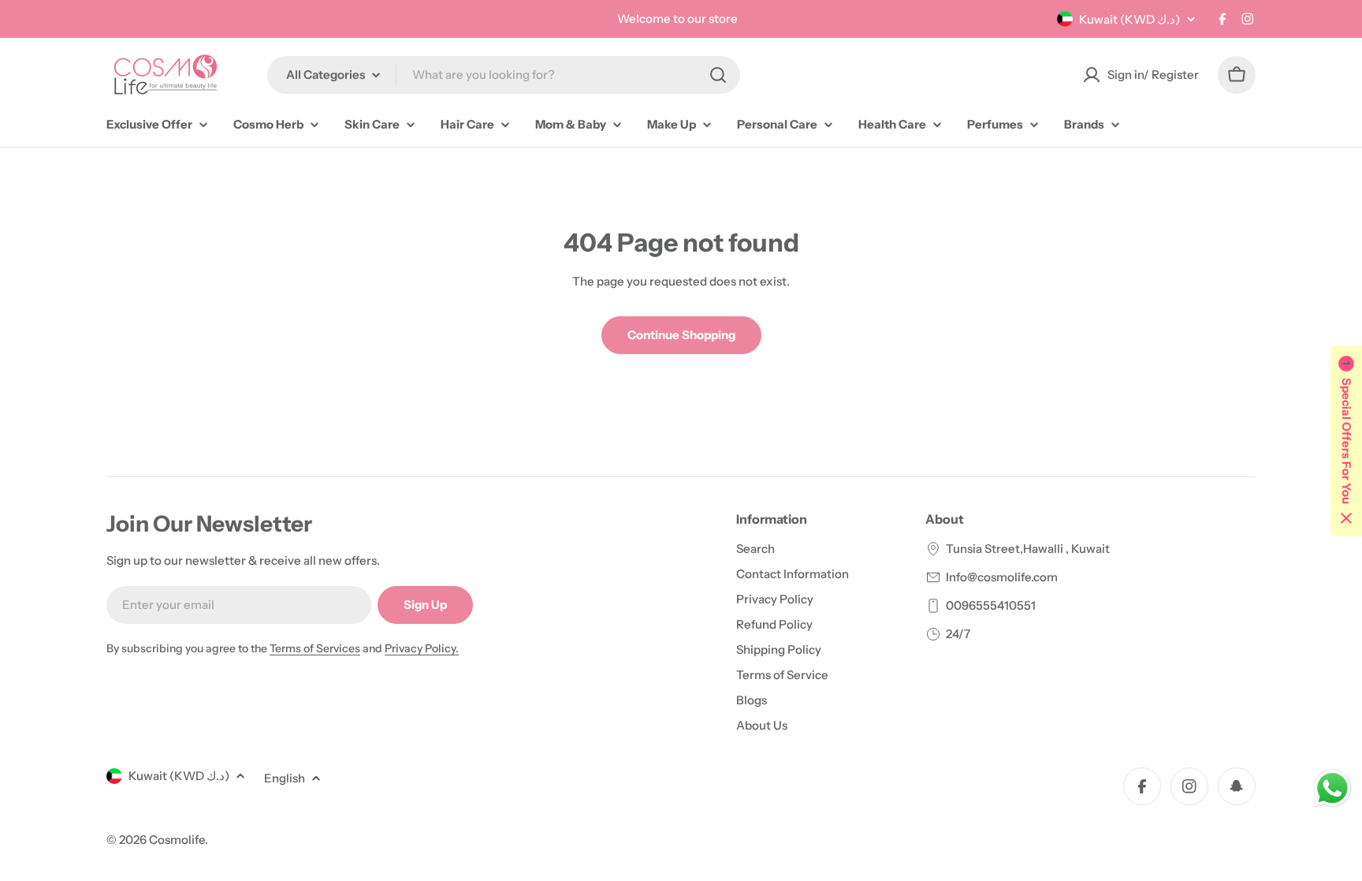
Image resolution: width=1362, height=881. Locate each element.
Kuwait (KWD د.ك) (1129, 19)
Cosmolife (177, 839)
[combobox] (503, 75)
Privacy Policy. (422, 648)
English (284, 778)
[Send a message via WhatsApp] (1332, 788)
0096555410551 (991, 605)
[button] (1346, 440)
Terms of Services (315, 648)
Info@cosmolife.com (1002, 576)
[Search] (718, 74)
